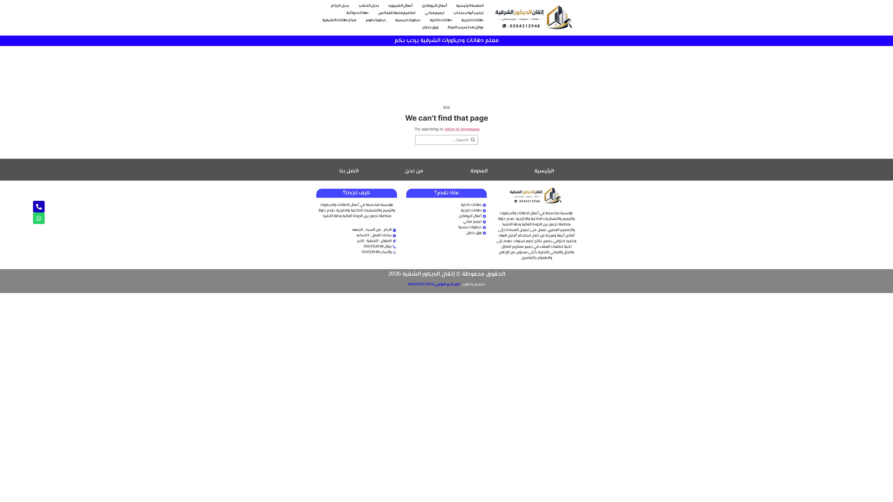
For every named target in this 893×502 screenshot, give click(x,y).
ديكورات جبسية (407, 20)
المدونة (479, 171)
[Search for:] (446, 140)
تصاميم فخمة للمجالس (397, 13)
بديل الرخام (340, 6)
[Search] (473, 140)
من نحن (414, 171)
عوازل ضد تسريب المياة (466, 27)
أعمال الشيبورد (400, 6)
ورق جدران (430, 27)
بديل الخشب (369, 6)
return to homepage (462, 129)
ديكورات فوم (376, 20)
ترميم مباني (434, 13)
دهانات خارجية (472, 20)
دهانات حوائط (358, 13)
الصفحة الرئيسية (470, 6)
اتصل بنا (349, 171)
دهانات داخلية (441, 20)
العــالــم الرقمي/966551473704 (434, 284)
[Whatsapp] (39, 218)
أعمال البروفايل (434, 6)
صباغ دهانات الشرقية (339, 20)
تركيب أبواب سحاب (469, 13)
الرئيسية (544, 171)
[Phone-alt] (39, 206)
